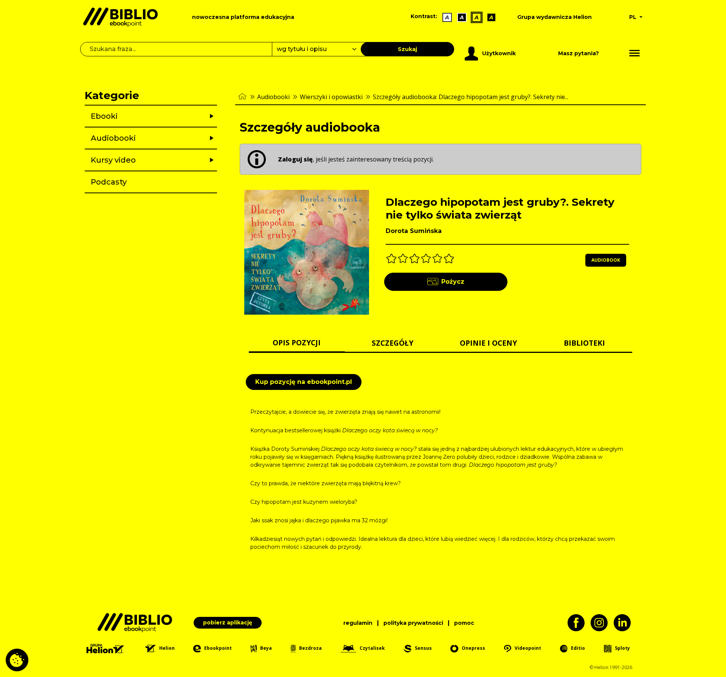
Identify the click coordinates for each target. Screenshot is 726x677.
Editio (577, 648)
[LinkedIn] (625, 622)
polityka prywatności (413, 623)
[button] (170, 116)
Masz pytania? (578, 53)
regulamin (357, 623)
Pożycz (452, 281)
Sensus (422, 648)
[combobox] (320, 49)
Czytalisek (371, 648)
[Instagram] (602, 622)
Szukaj (407, 49)
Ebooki (104, 116)
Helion (166, 648)
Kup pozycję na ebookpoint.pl (303, 381)
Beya (265, 648)
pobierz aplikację (227, 622)
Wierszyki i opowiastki (331, 97)
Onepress (473, 648)
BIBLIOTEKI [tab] (584, 343)
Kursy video (113, 160)
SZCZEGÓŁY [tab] (392, 343)
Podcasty (109, 181)
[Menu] (634, 53)
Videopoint (527, 648)
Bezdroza (310, 648)
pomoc (464, 623)
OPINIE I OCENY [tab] (488, 343)
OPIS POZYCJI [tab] (297, 342)
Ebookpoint (217, 648)
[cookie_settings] (17, 660)
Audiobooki (113, 138)
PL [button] (633, 17)
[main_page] (242, 96)
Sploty (622, 648)
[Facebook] (579, 622)
